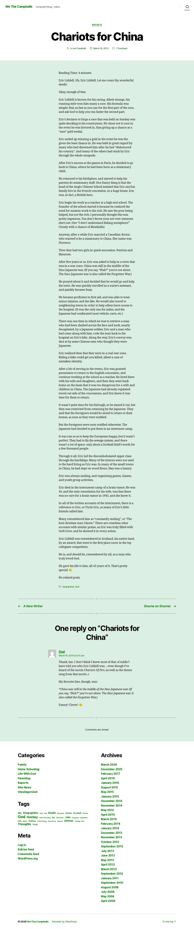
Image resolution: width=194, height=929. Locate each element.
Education (60, 813)
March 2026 (109, 764)
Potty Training (42, 821)
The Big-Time (79, 821)
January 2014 (110, 828)
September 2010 (112, 882)
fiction (68, 813)
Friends (85, 813)
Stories (68, 820)
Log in (22, 845)
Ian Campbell (79, 48)
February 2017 (110, 773)
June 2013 (108, 855)
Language (75, 818)
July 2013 (107, 851)
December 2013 (111, 832)
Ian (53, 817)
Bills (20, 813)
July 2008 (107, 891)
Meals (25, 821)
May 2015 (107, 792)
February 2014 (110, 823)
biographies (68, 586)
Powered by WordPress (64, 921)
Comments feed (28, 854)
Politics (32, 821)
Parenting (24, 778)
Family (22, 764)
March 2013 (108, 869)
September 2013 (112, 846)
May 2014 (107, 810)
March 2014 (109, 819)
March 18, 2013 (100, 48)
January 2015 (110, 796)
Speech (60, 821)
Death (52, 812)
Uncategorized (27, 792)
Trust (35, 824)
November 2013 (111, 837)
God (77, 586)
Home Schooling (28, 769)
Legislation (83, 818)
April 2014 (108, 814)
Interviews (59, 818)
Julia (67, 817)
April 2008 (108, 901)
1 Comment (121, 48)
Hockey (32, 817)
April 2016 (108, 778)
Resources (52, 821)
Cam (41, 813)
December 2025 (111, 769)
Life (20, 821)
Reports (97, 25)
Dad (45, 813)
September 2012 (112, 873)
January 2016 (110, 782)
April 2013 (108, 864)
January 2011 (110, 878)
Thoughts (24, 824)
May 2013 (107, 860)
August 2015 (109, 787)
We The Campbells (18, 6)
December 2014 (111, 801)
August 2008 (110, 887)
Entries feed (26, 849)
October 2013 (110, 842)
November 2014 (111, 805)
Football (77, 813)
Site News (24, 787)
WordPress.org (28, 858)
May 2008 (107, 896)
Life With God (27, 773)
